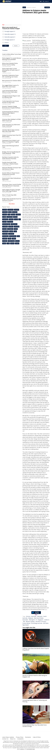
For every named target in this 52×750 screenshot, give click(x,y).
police (10, 212)
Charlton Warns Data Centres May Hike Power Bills (10, 130)
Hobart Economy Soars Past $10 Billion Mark (11, 135)
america (17, 241)
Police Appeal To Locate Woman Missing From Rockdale (11, 58)
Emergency (5, 233)
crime (15, 231)
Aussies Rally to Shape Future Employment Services (10, 173)
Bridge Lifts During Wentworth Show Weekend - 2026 (11, 152)
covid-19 (4, 221)
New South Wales (39, 618)
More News (12, 203)
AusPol (16, 228)
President (5, 241)
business (11, 219)
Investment (5, 226)
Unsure (6, 42)
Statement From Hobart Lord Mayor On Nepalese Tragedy (10, 141)
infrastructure (14, 224)
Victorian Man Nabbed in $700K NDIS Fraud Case (11, 120)
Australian (25, 620)
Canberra (46, 620)
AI (36, 620)
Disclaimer (28, 737)
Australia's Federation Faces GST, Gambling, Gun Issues (10, 76)
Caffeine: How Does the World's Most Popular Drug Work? (36, 649)
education (11, 226)
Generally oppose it (10, 37)
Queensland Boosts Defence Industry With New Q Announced (10, 113)
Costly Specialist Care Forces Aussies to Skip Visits (10, 101)
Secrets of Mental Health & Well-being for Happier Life (35, 676)
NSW (9, 214)
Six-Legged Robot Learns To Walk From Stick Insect (10, 86)
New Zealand (5, 236)
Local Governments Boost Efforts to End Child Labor (9, 91)
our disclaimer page (31, 749)
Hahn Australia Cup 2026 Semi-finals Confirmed (11, 125)
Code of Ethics (37, 737)
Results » (16, 45)
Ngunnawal (26, 625)
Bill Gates (45, 623)
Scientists (5, 238)
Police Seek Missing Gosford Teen (10, 146)
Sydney (14, 238)
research (5, 214)
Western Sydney (30, 621)
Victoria (28, 616)
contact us (22, 749)
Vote (6, 45)
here (46, 609)
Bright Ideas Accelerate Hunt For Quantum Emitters (11, 199)
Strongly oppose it (10, 39)
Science (24, 7)
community (5, 212)
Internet (12, 243)
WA (24, 621)
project (11, 231)
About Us (12, 739)
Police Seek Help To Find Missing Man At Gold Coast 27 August (11, 70)
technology (17, 226)
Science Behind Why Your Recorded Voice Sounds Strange (35, 725)
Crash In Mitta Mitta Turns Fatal (11, 54)
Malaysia (30, 618)
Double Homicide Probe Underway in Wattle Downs (10, 163)
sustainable (11, 233)
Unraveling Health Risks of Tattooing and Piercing (35, 701)
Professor (18, 214)
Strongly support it (10, 31)
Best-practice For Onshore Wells (11, 80)
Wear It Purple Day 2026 (9, 195)
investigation (10, 228)
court (8, 243)
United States (5, 231)
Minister (15, 216)
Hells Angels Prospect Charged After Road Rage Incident (11, 190)
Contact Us (5, 739)
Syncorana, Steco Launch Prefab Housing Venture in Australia (11, 185)
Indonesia (39, 616)
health (4, 216)
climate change (11, 241)
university (17, 209)
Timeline (4, 50)
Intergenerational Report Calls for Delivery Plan (11, 96)
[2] (2, 746)
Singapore (40, 620)
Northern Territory (41, 621)
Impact (4, 243)
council (16, 219)
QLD (18, 236)
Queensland (5, 219)
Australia (33, 616)
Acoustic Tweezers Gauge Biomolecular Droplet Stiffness (11, 107)
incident (17, 243)
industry (4, 228)
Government (10, 209)
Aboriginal (32, 620)
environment (9, 216)
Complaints (20, 739)
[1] (48, 744)
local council (10, 221)
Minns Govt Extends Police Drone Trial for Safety (10, 64)
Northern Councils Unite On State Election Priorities (10, 157)
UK (19, 219)
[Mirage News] (7, 1)
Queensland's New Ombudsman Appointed (11, 178)
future (9, 238)
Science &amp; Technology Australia (32, 623)
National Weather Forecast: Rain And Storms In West (11, 168)
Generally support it (10, 34)
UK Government (13, 236)
